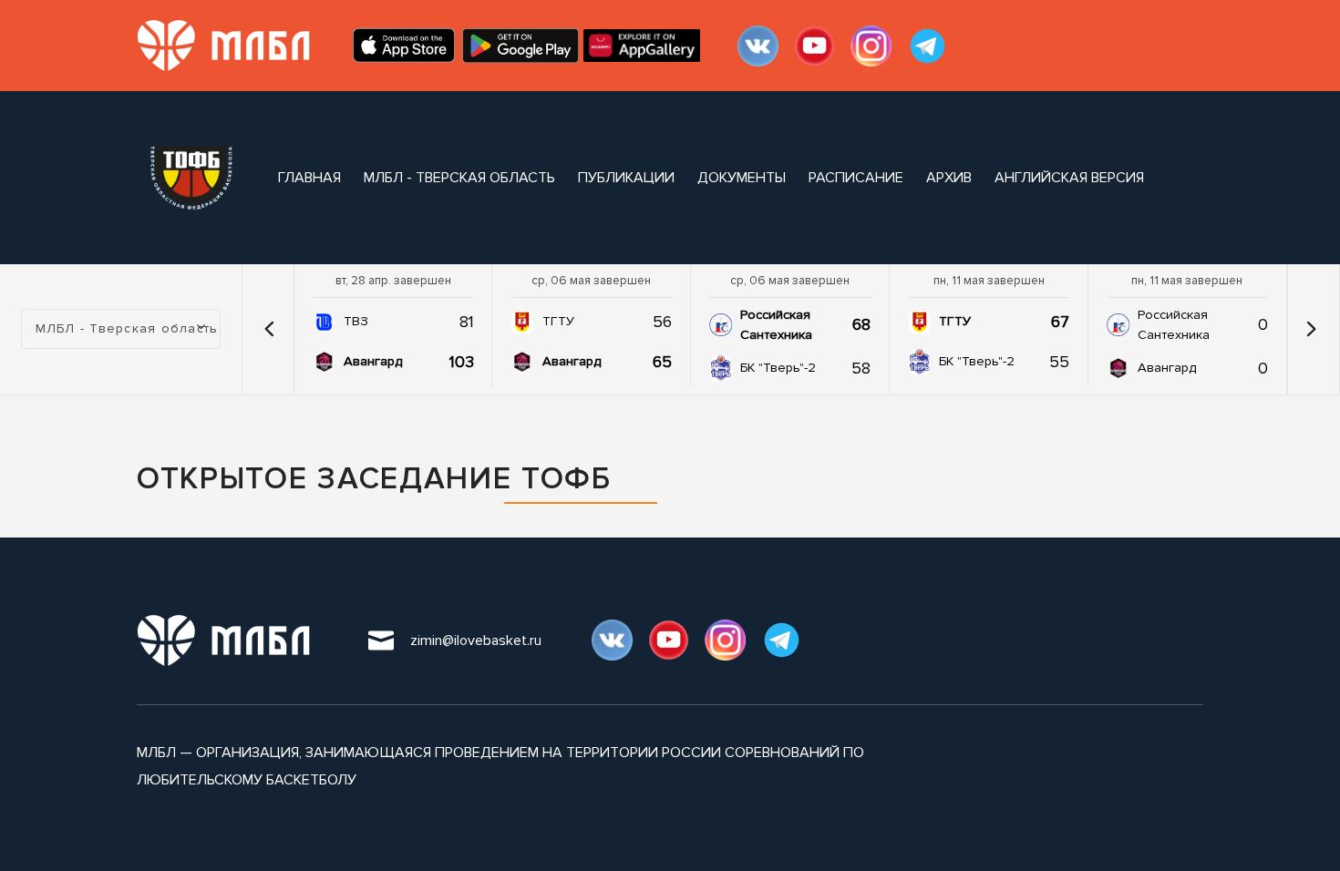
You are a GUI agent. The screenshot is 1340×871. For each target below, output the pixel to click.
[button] (270, 329)
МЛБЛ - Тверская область (459, 178)
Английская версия (1069, 178)
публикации (626, 178)
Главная (309, 178)
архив (949, 178)
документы (741, 178)
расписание (856, 178)
